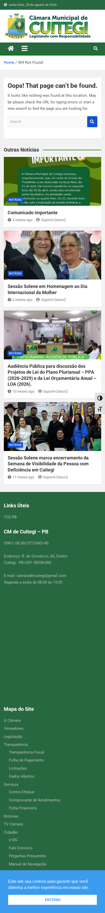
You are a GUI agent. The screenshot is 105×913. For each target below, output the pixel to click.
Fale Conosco (21, 848)
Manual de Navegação (28, 864)
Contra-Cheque (21, 792)
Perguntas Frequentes (27, 856)
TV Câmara (13, 824)
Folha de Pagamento (26, 760)
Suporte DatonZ (53, 220)
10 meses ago (23, 391)
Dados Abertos (21, 776)
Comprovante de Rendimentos (34, 800)
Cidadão (11, 832)
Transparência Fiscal (26, 752)
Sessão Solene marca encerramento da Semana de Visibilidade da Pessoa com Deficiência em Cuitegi (48, 463)
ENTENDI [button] (52, 900)
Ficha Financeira (23, 808)
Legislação (13, 736)
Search (92, 121)
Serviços (11, 784)
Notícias (15, 199)
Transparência (16, 744)
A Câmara (12, 720)
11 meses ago (23, 477)
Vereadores (13, 728)
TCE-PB (10, 517)
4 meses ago (22, 220)
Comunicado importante (33, 212)
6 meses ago (22, 300)
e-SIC (13, 839)
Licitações (18, 768)
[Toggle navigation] (24, 48)
